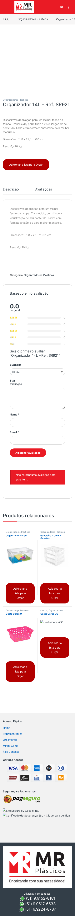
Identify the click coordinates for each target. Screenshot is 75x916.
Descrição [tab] (11, 189)
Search (62, 7)
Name (14, 414)
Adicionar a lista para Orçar (26, 164)
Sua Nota (15, 364)
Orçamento (10, 739)
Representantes (12, 733)
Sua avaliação (16, 382)
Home (6, 727)
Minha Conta (10, 745)
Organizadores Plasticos (33, 19)
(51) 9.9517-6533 (40, 904)
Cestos (9, 610)
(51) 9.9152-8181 (40, 898)
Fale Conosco (11, 751)
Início (6, 19)
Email (14, 432)
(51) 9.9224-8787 (40, 909)
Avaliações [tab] (43, 189)
